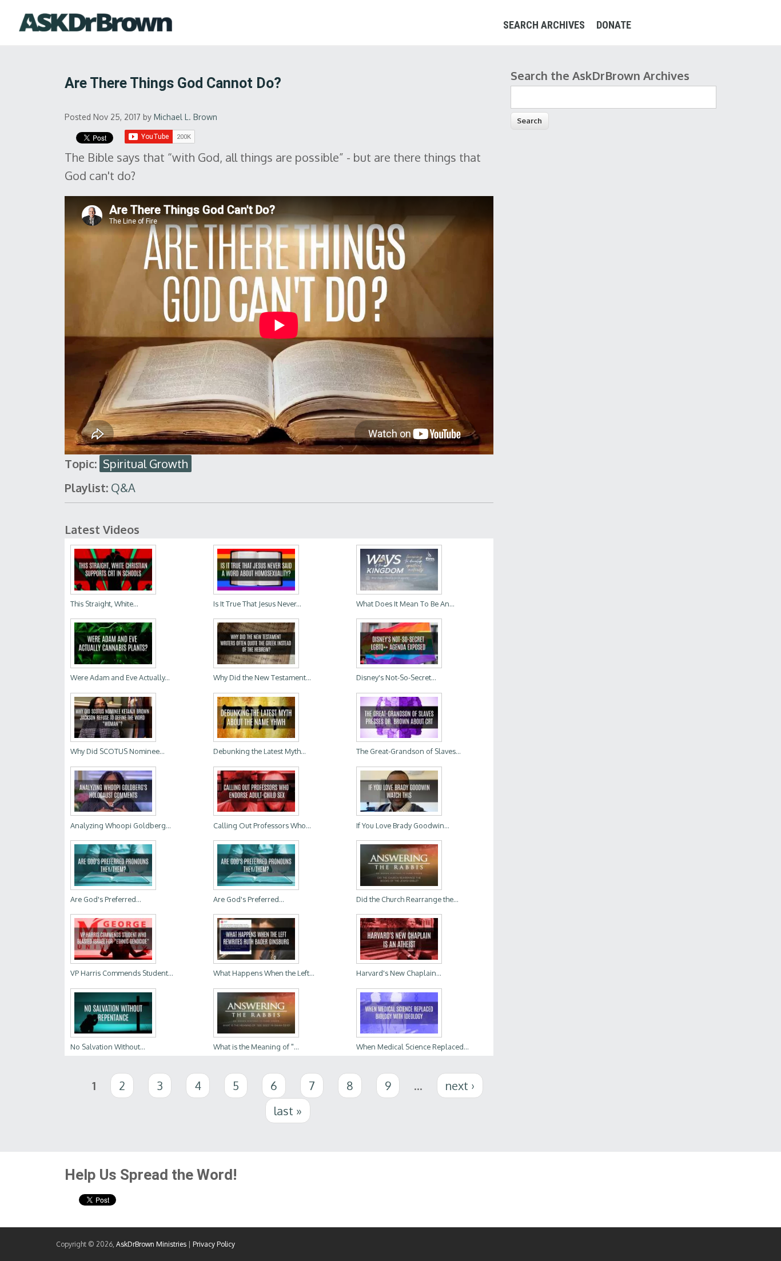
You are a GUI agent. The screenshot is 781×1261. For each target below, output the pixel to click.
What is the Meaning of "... (256, 1046)
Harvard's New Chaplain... (398, 972)
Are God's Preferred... (105, 899)
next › (460, 1085)
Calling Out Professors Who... (262, 825)
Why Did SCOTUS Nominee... (117, 751)
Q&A (123, 487)
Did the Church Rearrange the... (407, 899)
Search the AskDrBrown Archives (600, 75)
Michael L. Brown (185, 117)
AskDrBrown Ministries (151, 1244)
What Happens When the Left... (263, 972)
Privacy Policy (214, 1244)
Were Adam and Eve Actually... (120, 677)
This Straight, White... (104, 603)
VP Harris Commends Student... (121, 972)
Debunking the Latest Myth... (259, 751)
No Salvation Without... (107, 1046)
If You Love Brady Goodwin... (402, 825)
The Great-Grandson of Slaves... (408, 751)
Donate (613, 25)
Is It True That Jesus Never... (257, 603)
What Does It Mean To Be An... (405, 603)
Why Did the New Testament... (262, 677)
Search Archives (544, 25)
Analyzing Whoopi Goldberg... (120, 825)
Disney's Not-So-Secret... (396, 677)
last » (288, 1110)
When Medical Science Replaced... (412, 1046)
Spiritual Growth (145, 463)
